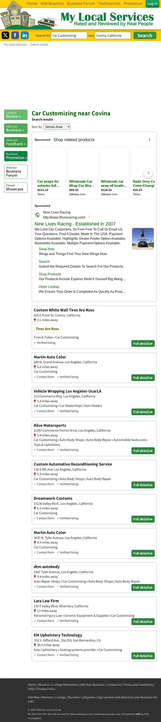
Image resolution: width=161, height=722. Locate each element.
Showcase (14, 187)
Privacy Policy (46, 689)
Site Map (34, 697)
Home (32, 685)
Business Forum (13, 171)
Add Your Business (92, 685)
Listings (60, 697)
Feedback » (16, 142)
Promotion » (16, 156)
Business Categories (81, 697)
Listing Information (65, 685)
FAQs (31, 689)
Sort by (37, 126)
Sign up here (105, 697)
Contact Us (114, 685)
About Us (44, 685)
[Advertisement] (80, 77)
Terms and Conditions (138, 685)
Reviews (47, 697)
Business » (15, 128)
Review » (13, 114)
